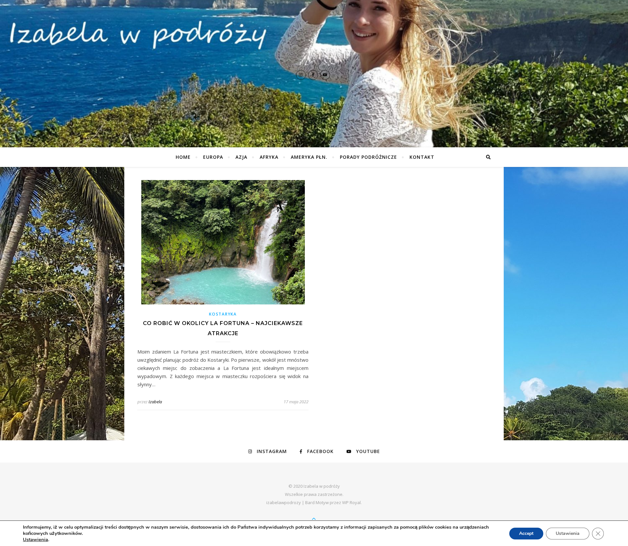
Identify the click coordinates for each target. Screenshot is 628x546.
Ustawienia (35, 539)
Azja (241, 157)
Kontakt (422, 157)
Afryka (269, 157)
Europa (213, 157)
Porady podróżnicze (368, 157)
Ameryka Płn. (309, 157)
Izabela (155, 402)
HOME (183, 157)
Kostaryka (222, 314)
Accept (526, 533)
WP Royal (351, 502)
